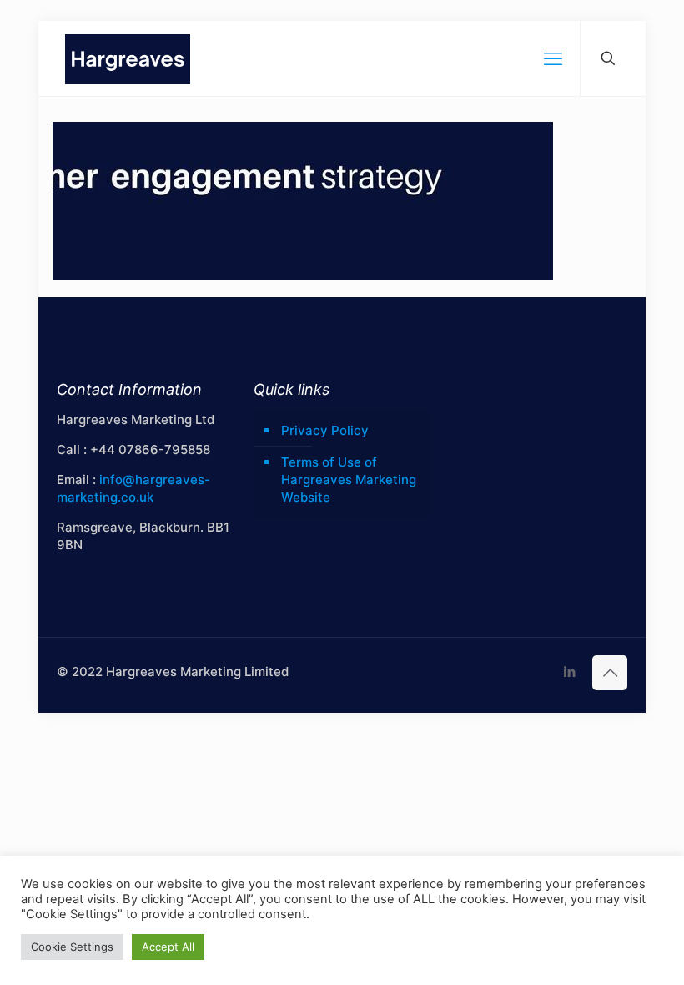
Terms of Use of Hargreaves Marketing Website (348, 479)
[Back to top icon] (609, 672)
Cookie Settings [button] (72, 946)
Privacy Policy (325, 430)
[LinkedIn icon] (569, 671)
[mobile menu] (553, 58)
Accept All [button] (168, 946)
